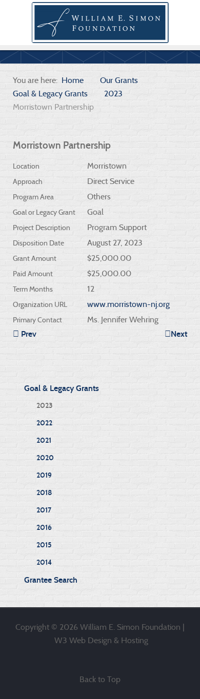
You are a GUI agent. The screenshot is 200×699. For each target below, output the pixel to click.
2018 (44, 492)
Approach (28, 181)
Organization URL (40, 304)
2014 (44, 562)
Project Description (41, 227)
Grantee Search (50, 580)
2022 (44, 423)
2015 (44, 545)
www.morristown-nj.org (128, 304)
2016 (44, 527)
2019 (44, 475)
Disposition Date (38, 243)
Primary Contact (37, 319)
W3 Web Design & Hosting (101, 640)
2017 (43, 510)
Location (26, 166)
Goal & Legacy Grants (61, 388)
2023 (44, 405)
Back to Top (100, 679)
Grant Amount (34, 258)
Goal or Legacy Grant (44, 212)
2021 (43, 440)
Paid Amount (33, 273)
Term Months (33, 289)
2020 (45, 458)
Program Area (33, 196)
